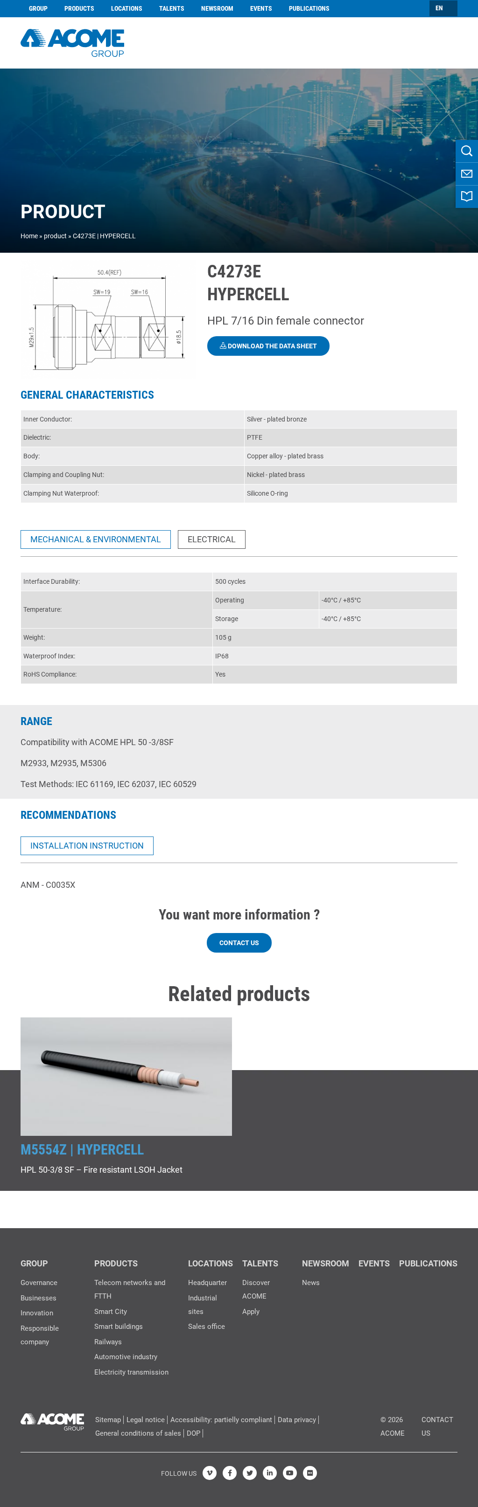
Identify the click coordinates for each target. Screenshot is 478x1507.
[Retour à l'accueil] (72, 41)
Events (261, 8)
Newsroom (217, 8)
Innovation (37, 1313)
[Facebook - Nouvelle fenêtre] (230, 1473)
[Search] (466, 151)
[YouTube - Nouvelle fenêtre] (290, 1473)
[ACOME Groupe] (52, 1420)
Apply (251, 1311)
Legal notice (146, 1420)
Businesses (38, 1298)
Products (79, 8)
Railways (108, 1342)
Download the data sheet (271, 346)
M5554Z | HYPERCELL (82, 1149)
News (311, 1283)
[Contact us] (466, 174)
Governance (39, 1283)
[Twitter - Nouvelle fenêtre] (250, 1473)
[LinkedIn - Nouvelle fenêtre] (270, 1473)
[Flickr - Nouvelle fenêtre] (310, 1473)
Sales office (206, 1326)
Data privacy (297, 1420)
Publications (309, 8)
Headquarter (207, 1283)
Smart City (110, 1311)
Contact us (239, 943)
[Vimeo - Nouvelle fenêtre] (210, 1473)
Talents (171, 8)
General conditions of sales (138, 1433)
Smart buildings (118, 1326)
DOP (193, 1433)
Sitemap (108, 1420)
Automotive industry (125, 1357)
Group (38, 8)
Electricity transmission (131, 1372)
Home (29, 236)
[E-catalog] (466, 196)
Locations (126, 8)
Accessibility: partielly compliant (221, 1420)
